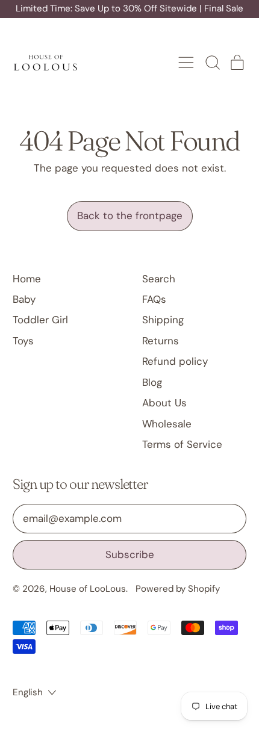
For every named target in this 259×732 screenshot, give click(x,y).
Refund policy (175, 361)
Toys (23, 340)
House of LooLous (87, 589)
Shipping (163, 319)
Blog (152, 382)
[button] (212, 63)
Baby (24, 299)
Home (27, 278)
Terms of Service (182, 444)
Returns (160, 340)
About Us (164, 402)
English (28, 692)
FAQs (154, 299)
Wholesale (167, 423)
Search (158, 278)
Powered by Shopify (178, 589)
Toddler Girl (40, 319)
